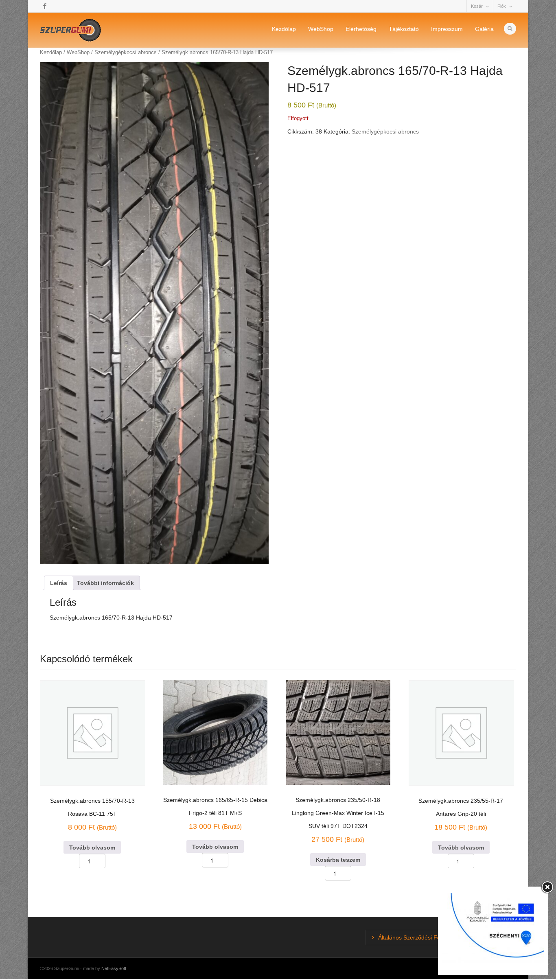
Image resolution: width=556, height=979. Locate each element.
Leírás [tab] (58, 583)
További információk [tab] (105, 583)
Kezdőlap (284, 29)
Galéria (484, 29)
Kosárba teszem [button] (338, 859)
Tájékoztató (404, 29)
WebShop (320, 29)
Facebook (45, 6)
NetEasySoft (113, 968)
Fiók (501, 6)
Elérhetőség (361, 29)
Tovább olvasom (92, 847)
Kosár (477, 6)
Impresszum (447, 29)
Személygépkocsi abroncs (385, 131)
